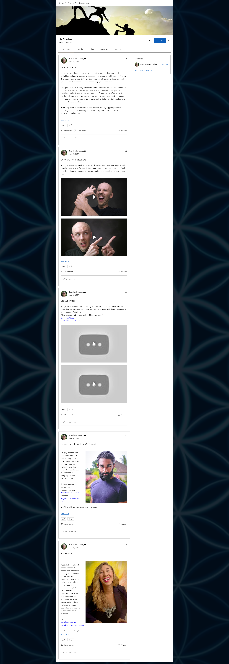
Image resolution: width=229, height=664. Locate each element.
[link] (66, 49)
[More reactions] (71, 125)
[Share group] (169, 40)
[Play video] (94, 197)
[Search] (149, 40)
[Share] (125, 58)
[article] (94, 100)
